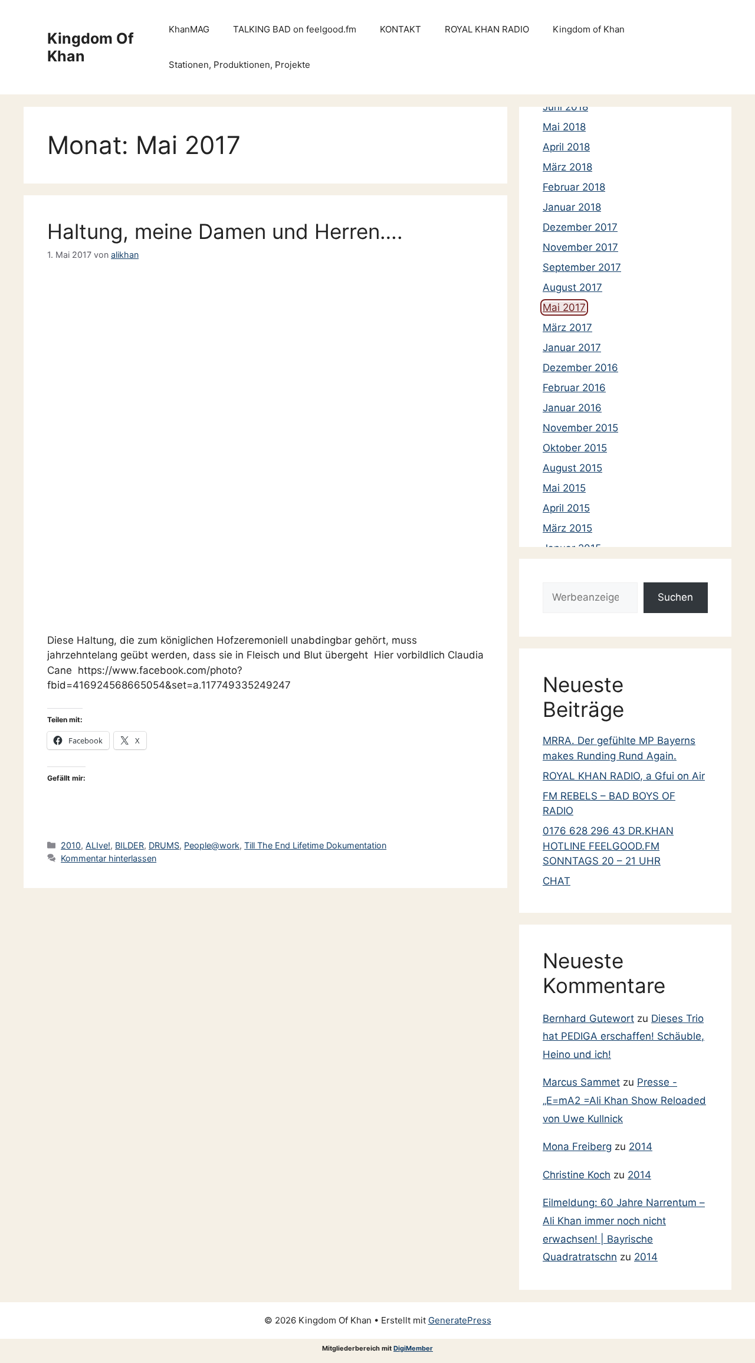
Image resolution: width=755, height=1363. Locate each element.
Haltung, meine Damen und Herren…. (225, 231)
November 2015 (580, 428)
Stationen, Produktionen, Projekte (239, 64)
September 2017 (582, 267)
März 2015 (567, 528)
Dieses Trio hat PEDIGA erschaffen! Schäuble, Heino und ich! (623, 1036)
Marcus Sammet (581, 1082)
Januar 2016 (572, 408)
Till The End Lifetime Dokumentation (315, 845)
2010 (71, 845)
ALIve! (98, 845)
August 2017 (572, 287)
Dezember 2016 (580, 367)
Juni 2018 (565, 107)
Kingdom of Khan (589, 29)
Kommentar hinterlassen (108, 858)
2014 (640, 1146)
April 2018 (566, 147)
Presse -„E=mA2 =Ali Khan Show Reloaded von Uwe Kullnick (624, 1100)
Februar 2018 (574, 187)
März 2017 (567, 327)
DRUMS (164, 845)
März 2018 (567, 167)
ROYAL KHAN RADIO (487, 29)
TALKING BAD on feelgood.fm (294, 29)
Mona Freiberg (577, 1146)
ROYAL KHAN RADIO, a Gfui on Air (624, 776)
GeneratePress (459, 1320)
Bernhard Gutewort (588, 1018)
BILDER (129, 845)
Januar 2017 (572, 347)
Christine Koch (576, 1175)
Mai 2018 (564, 127)
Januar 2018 (572, 207)
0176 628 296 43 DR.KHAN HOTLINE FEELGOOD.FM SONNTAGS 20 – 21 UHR (608, 846)
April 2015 (566, 508)
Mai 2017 (564, 307)
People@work (211, 845)
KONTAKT (400, 29)
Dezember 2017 (580, 227)
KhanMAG (189, 29)
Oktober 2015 (575, 448)
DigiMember (413, 1348)
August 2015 (572, 468)
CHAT (556, 881)
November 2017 (580, 247)
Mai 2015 (564, 488)
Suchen (675, 597)
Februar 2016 (574, 388)
